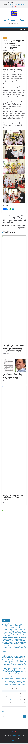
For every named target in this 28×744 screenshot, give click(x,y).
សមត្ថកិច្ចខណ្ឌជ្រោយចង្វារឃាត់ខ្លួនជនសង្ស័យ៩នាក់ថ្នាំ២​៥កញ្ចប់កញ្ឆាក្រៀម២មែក (13, 497)
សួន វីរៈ (14, 50)
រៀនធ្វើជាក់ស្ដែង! (5, 651)
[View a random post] (24, 29)
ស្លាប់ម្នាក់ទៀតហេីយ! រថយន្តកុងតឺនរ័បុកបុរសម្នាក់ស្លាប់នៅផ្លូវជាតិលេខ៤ (13, 226)
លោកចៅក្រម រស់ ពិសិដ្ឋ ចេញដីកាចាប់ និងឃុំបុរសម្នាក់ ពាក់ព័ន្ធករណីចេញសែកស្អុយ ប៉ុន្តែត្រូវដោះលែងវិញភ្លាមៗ (13, 376)
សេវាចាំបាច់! (4, 653)
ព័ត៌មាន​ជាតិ (5, 37)
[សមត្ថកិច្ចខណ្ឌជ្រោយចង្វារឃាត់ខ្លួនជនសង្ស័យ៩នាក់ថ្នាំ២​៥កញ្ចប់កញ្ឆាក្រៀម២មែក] (14, 387)
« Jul (3, 711)
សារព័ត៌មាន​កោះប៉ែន (14, 20)
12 (10, 699)
